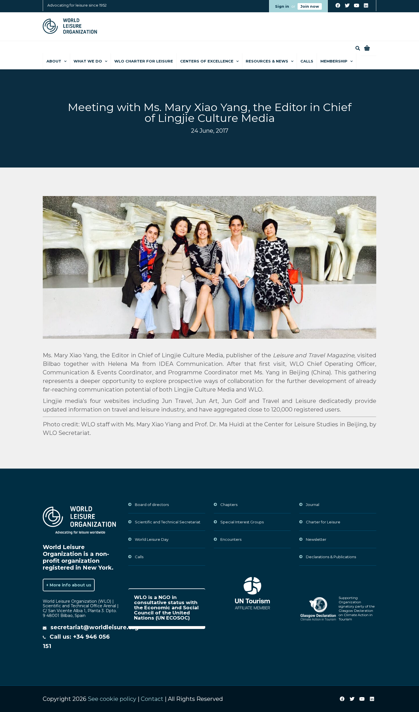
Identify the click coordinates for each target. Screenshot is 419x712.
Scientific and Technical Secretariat (167, 522)
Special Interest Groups (242, 522)
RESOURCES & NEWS (267, 61)
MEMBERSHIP (333, 61)
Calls (306, 61)
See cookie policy (112, 698)
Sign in (282, 6)
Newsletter (316, 539)
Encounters (230, 539)
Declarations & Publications (331, 556)
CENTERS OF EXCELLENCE (206, 61)
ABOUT (53, 61)
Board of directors (152, 504)
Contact (152, 698)
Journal (312, 504)
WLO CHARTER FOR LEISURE (143, 61)
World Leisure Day (151, 539)
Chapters (228, 504)
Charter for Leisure (323, 522)
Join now (309, 6)
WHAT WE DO (88, 61)
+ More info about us (68, 585)
